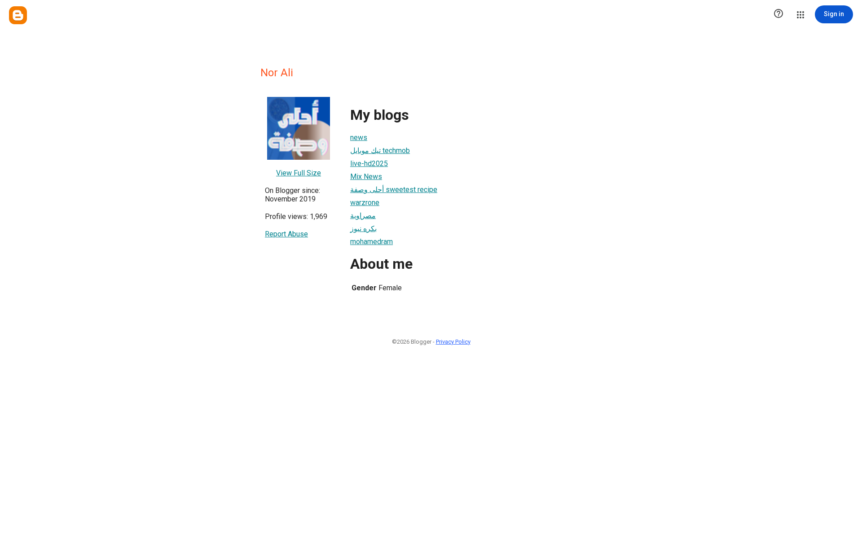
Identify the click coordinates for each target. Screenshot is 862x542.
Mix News (366, 176)
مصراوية (363, 215)
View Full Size (298, 173)
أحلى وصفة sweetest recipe (393, 189)
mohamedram (371, 241)
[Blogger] (18, 15)
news (358, 137)
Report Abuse (286, 234)
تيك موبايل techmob (380, 150)
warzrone (364, 202)
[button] (778, 14)
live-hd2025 (369, 163)
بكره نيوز (363, 228)
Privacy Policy (453, 341)
